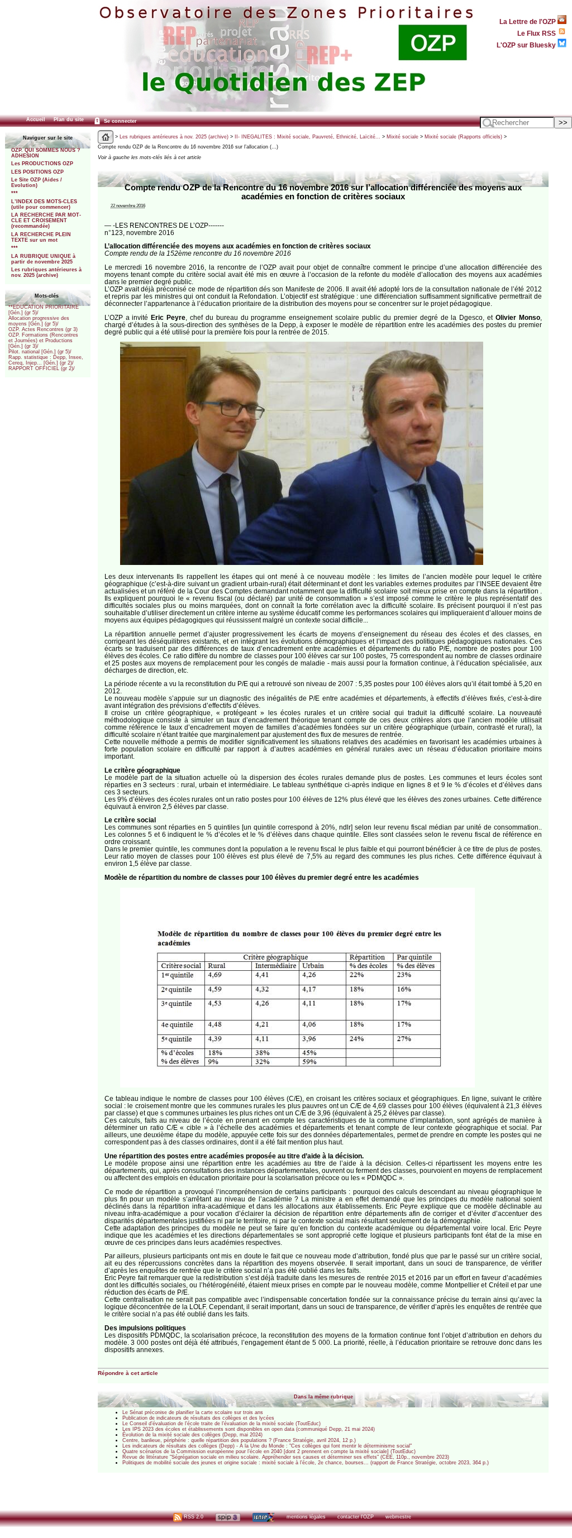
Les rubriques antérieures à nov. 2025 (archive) (46, 272)
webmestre (398, 1517)
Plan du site (69, 119)
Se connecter (119, 121)
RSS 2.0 (192, 1517)
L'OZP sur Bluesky (527, 45)
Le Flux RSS (537, 33)
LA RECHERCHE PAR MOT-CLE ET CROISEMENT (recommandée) (46, 220)
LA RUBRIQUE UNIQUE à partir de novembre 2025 (43, 259)
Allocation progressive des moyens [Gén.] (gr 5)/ (38, 321)
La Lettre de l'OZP (528, 21)
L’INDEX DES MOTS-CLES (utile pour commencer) (44, 204)
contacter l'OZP (355, 1517)
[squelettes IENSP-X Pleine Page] (263, 1517)
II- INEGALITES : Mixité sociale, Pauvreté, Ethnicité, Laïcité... (307, 137)
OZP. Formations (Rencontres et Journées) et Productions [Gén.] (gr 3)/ (43, 340)
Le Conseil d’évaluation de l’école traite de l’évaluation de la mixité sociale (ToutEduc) (221, 1423)
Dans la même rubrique (323, 1397)
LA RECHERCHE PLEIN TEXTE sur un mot (41, 237)
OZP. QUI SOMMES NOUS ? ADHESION (45, 153)
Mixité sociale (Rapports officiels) (463, 137)
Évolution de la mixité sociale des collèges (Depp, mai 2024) (192, 1435)
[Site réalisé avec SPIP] (228, 1517)
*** (14, 193)
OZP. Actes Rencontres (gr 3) (43, 329)
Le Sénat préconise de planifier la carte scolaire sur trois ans (192, 1412)
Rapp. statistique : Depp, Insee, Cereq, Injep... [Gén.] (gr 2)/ (45, 360)
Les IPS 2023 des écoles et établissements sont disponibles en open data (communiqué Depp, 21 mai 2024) (248, 1429)
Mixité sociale (402, 137)
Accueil (35, 119)
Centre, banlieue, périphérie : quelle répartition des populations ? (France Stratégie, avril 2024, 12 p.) (239, 1440)
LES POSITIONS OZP (37, 172)
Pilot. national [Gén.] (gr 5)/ (40, 351)
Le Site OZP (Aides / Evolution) (36, 182)
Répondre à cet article (128, 1373)
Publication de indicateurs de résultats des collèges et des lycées (198, 1418)
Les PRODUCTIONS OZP (42, 163)
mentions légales (306, 1517)
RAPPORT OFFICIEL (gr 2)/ (41, 368)
